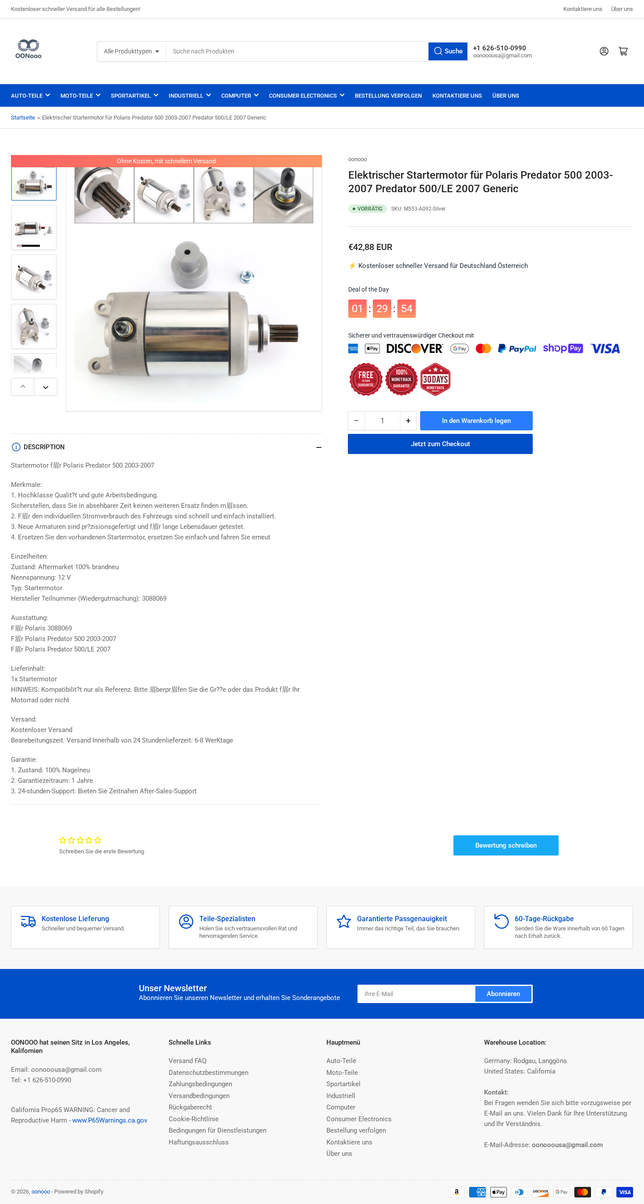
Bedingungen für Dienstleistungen (217, 1130)
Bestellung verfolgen (388, 95)
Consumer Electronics (303, 95)
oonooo (357, 159)
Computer (236, 95)
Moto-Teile (76, 95)
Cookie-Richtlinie (194, 1119)
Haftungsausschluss (199, 1142)
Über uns (622, 9)
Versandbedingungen (199, 1096)
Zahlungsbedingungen (200, 1084)
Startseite (23, 117)
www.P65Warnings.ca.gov (109, 1120)
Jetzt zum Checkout (440, 444)
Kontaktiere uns (582, 9)
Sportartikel (131, 95)
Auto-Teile (26, 95)
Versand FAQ (187, 1061)
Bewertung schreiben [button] (506, 845)
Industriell (186, 95)
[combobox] (317, 51)
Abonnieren (503, 994)
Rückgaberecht (190, 1107)
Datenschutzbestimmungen (208, 1073)
